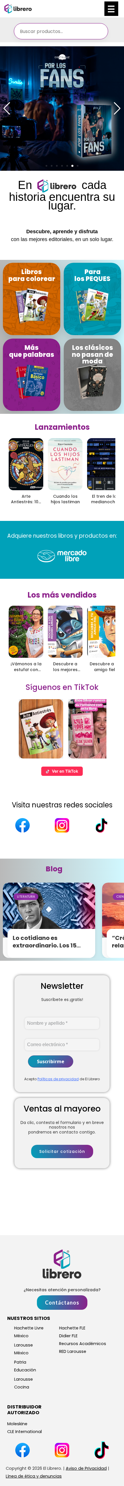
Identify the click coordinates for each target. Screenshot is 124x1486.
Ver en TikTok (65, 771)
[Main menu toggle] (111, 8)
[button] (46, 166)
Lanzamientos (62, 427)
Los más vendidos (62, 595)
